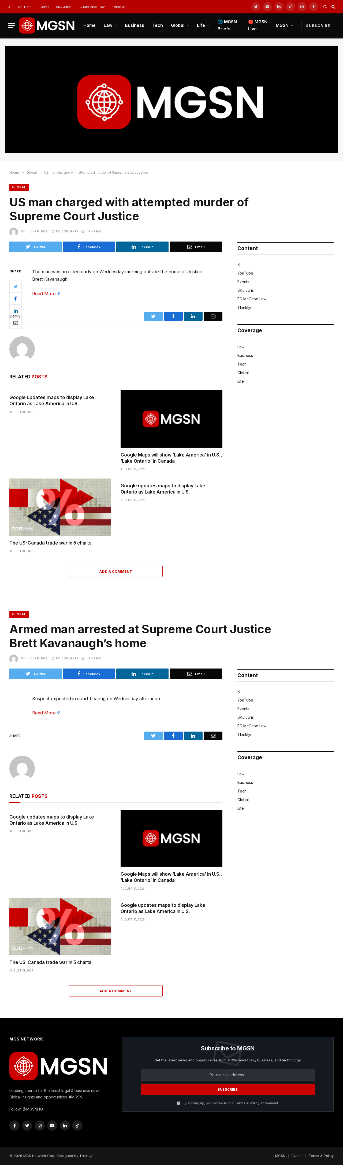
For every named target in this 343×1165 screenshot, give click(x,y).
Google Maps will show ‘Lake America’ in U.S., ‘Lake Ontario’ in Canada (171, 458)
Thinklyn (118, 7)
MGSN (282, 25)
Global (177, 25)
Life (201, 25)
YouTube (24, 7)
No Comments (67, 231)
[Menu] (11, 26)
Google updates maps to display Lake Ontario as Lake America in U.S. (51, 400)
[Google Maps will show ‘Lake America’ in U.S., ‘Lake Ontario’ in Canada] (171, 418)
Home (89, 25)
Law (108, 25)
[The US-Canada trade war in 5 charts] (60, 507)
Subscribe (318, 25)
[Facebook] (15, 298)
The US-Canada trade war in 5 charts (50, 543)
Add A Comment (115, 571)
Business (134, 25)
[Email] (15, 322)
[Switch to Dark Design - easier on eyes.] (325, 7)
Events (44, 7)
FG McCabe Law (91, 7)
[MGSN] (47, 25)
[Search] (332, 7)
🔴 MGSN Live (257, 25)
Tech (157, 25)
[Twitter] (15, 286)
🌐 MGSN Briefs (227, 25)
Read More (44, 293)
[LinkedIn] (15, 310)
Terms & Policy (247, 1103)
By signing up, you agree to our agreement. (230, 1103)
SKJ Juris (63, 7)
